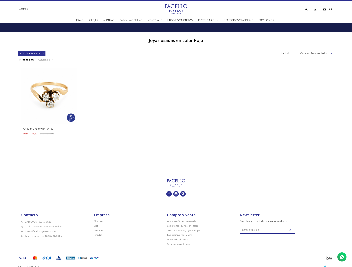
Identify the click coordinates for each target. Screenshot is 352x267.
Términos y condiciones (178, 244)
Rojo (44, 59)
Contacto (98, 230)
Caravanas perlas (131, 20)
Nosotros (22, 8)
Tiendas (98, 235)
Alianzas (108, 20)
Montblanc (155, 20)
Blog (96, 225)
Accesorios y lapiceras (238, 20)
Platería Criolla (208, 20)
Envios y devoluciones (177, 239)
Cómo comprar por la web (179, 235)
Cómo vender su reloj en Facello (182, 225)
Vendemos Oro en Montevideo (182, 221)
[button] (306, 9)
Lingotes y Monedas (180, 20)
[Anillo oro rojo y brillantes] (49, 96)
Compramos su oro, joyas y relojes (183, 230)
